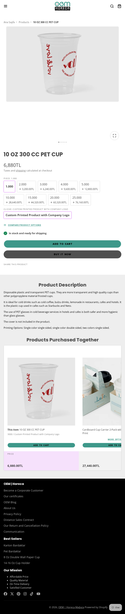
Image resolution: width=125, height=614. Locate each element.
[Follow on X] (12, 594)
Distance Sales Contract (19, 520)
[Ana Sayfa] (62, 6)
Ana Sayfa (9, 22)
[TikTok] (32, 594)
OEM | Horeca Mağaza (71, 607)
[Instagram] (25, 594)
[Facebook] (5, 594)
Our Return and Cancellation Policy (26, 525)
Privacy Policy (12, 514)
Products (24, 22)
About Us (9, 508)
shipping (21, 170)
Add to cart (62, 244)
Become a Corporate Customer (23, 490)
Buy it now (62, 254)
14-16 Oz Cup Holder (17, 563)
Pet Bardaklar (12, 551)
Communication (14, 531)
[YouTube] (38, 594)
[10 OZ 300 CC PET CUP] (41, 403)
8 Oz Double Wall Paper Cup (22, 557)
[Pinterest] (18, 594)
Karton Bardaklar (14, 545)
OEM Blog (10, 502)
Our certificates (13, 496)
